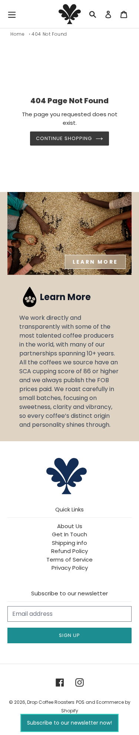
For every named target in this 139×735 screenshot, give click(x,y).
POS (80, 702)
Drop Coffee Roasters (51, 702)
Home (17, 34)
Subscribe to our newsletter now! (69, 722)
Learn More (95, 262)
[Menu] (13, 14)
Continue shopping (64, 138)
